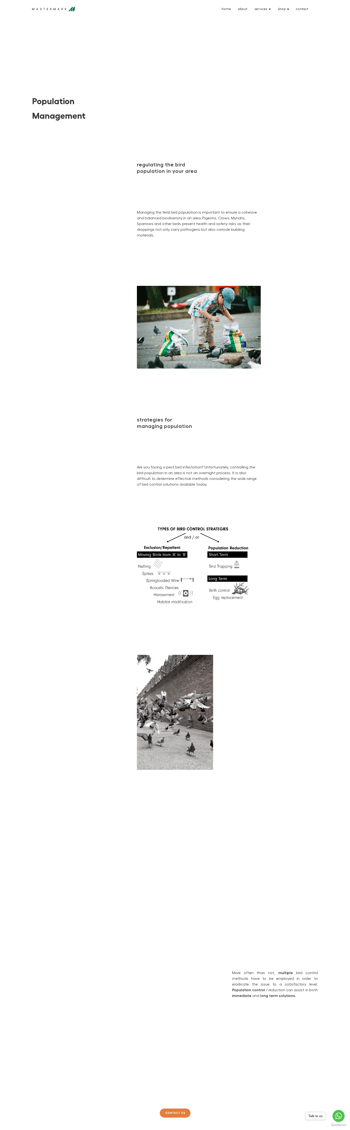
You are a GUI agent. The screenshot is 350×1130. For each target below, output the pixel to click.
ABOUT (242, 8)
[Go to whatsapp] (339, 1116)
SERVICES (261, 8)
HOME (226, 8)
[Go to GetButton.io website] (338, 1125)
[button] (175, 1113)
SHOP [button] (282, 8)
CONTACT (302, 8)
